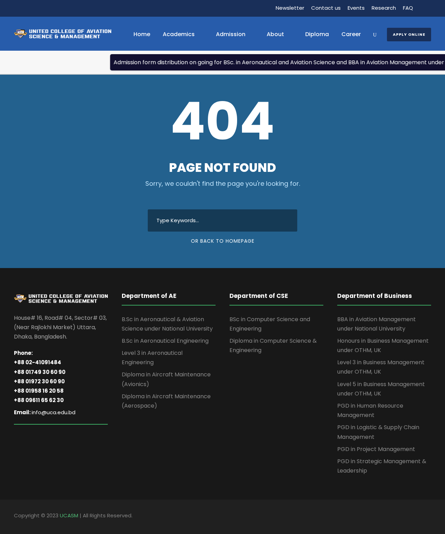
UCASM (69, 515)
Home (142, 34)
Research (384, 7)
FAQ (408, 7)
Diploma (317, 34)
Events (356, 7)
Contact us (326, 7)
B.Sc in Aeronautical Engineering (165, 341)
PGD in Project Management (376, 449)
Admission (230, 34)
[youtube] (428, 516)
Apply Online (409, 34)
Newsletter (290, 7)
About (275, 34)
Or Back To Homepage (222, 240)
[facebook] (404, 516)
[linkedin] (416, 516)
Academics (179, 34)
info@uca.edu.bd (53, 412)
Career (351, 34)
